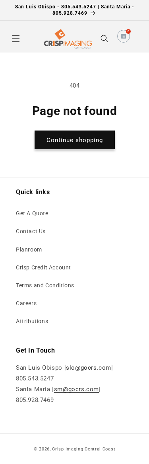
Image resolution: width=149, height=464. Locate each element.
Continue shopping (74, 140)
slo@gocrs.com (88, 367)
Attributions (32, 321)
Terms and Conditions (45, 285)
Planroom (29, 249)
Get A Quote (32, 213)
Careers (26, 303)
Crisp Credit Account (43, 267)
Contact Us (31, 231)
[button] (16, 38)
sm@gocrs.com (76, 389)
